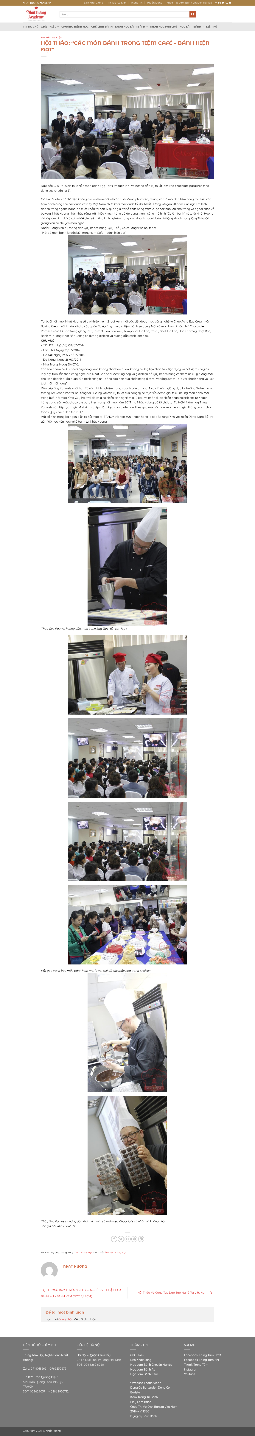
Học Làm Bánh (190, 26)
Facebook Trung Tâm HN (201, 1360)
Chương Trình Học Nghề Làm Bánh (87, 26)
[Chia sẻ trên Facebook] (114, 1239)
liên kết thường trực (115, 1252)
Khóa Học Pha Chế (163, 26)
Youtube (189, 1374)
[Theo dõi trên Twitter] (223, 3)
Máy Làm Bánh (140, 1402)
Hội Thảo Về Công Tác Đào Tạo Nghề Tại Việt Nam (173, 1292)
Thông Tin (137, 2)
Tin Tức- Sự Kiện (117, 2)
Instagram (191, 1369)
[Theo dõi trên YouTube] (230, 3)
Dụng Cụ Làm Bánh (143, 1416)
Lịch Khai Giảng (93, 2)
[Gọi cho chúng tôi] (227, 3)
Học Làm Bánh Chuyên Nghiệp (151, 1364)
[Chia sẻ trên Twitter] (121, 1239)
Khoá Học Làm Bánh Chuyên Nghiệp (189, 2)
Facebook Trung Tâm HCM (202, 1355)
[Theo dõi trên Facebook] (216, 3)
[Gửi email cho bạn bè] (128, 1239)
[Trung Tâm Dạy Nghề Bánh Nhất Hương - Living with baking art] (38, 14)
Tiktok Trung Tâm (196, 1364)
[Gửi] (192, 14)
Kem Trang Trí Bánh (144, 1397)
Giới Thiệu (48, 26)
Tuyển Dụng (154, 2)
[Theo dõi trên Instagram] (219, 3)
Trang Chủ (30, 26)
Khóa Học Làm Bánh (130, 26)
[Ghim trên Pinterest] (134, 1239)
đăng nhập (66, 1319)
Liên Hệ (211, 26)
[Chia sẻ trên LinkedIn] (141, 1239)
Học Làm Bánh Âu (142, 1369)
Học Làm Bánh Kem (144, 1374)
